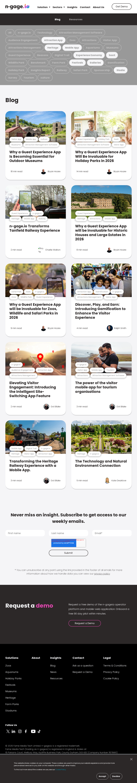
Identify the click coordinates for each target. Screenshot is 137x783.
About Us (98, 7)
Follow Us (11, 725)
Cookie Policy (111, 678)
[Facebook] (28, 733)
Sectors (57, 7)
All (9, 32)
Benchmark (38, 62)
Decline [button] (116, 776)
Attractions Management (24, 47)
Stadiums (11, 710)
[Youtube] (34, 733)
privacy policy (102, 573)
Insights (72, 7)
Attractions (89, 40)
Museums (112, 47)
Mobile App (72, 47)
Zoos (72, 40)
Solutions (11, 658)
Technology (44, 32)
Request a (29, 606)
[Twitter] (8, 733)
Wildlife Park (16, 62)
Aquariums (93, 47)
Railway (62, 70)
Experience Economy (89, 55)
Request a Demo (85, 623)
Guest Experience (19, 55)
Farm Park (58, 62)
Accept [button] (102, 776)
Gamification (116, 62)
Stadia (121, 70)
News (53, 672)
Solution (42, 7)
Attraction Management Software (80, 32)
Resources (75, 19)
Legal (107, 658)
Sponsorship (102, 70)
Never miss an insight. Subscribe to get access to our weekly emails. (68, 518)
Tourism (29, 77)
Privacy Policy (111, 672)
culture (45, 77)
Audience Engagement (22, 40)
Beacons (42, 55)
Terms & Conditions (114, 665)
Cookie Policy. (60, 769)
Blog (57, 19)
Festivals (77, 62)
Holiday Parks (13, 678)
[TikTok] (40, 733)
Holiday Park (16, 70)
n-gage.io (24, 32)
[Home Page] (17, 6)
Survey (12, 77)
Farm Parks (12, 704)
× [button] (131, 759)
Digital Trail (62, 55)
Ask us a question (83, 665)
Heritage (52, 47)
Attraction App (53, 40)
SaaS (112, 55)
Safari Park (80, 70)
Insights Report (40, 70)
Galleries (95, 62)
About (36, 658)
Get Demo (122, 6)
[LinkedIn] (15, 733)
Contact (85, 7)
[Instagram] (21, 733)
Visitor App (110, 40)
